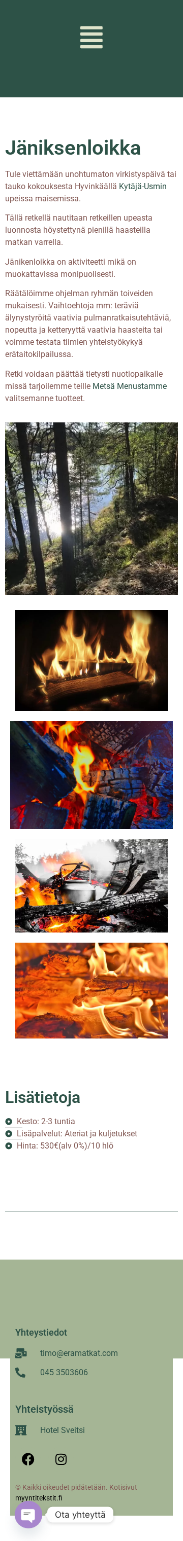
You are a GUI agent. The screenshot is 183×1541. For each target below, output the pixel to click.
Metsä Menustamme (130, 386)
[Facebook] (28, 1459)
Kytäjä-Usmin (143, 186)
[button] (92, 37)
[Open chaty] (28, 1514)
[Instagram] (61, 1459)
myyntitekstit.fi (40, 1498)
